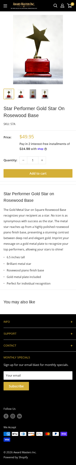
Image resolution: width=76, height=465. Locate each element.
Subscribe (16, 386)
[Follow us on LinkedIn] (19, 416)
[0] (69, 6)
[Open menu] (5, 5)
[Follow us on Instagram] (12, 416)
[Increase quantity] (42, 160)
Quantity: (10, 160)
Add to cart (38, 173)
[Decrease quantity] (23, 160)
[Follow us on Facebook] (6, 416)
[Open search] (55, 6)
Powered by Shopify (16, 457)
